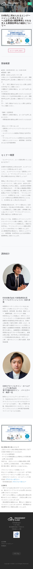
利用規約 (4, 545)
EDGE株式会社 (16, 522)
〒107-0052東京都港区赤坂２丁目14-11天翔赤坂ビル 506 (16, 527)
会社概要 (4, 541)
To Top (17, 553)
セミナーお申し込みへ (16, 50)
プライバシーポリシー (12, 479)
